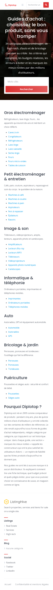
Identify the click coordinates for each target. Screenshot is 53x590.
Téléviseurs (13, 256)
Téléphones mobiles (18, 306)
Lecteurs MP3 (14, 252)
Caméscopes (14, 269)
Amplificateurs (15, 244)
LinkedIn (10, 570)
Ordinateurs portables (19, 302)
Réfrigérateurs (15, 140)
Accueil (8, 584)
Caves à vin (13, 132)
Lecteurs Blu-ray (16, 248)
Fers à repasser (15, 211)
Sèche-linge (13, 153)
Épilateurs (13, 215)
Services (10, 530)
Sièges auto (14, 397)
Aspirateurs (14, 207)
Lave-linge (13, 144)
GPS (10, 336)
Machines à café (16, 194)
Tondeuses (13, 369)
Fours (11, 157)
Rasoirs (11, 219)
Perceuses (13, 360)
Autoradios (13, 331)
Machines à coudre (17, 199)
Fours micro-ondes (17, 161)
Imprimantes (14, 298)
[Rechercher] (46, 5)
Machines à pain (16, 203)
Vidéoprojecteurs (16, 260)
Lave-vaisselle (15, 149)
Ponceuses (13, 364)
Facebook (10, 562)
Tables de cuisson (16, 165)
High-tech (11, 534)
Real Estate (11, 525)
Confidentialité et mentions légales (32, 584)
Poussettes (13, 393)
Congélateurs (14, 136)
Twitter (9, 566)
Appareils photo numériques (22, 265)
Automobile (13, 327)
